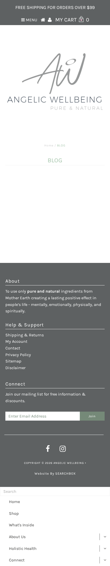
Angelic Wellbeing (68, 463)
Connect (17, 560)
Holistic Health (23, 548)
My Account (16, 341)
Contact (12, 348)
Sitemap (13, 361)
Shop (14, 513)
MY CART (72, 20)
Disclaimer (15, 367)
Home (48, 145)
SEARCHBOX (65, 473)
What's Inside (21, 524)
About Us (17, 536)
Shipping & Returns (24, 335)
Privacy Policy (18, 354)
